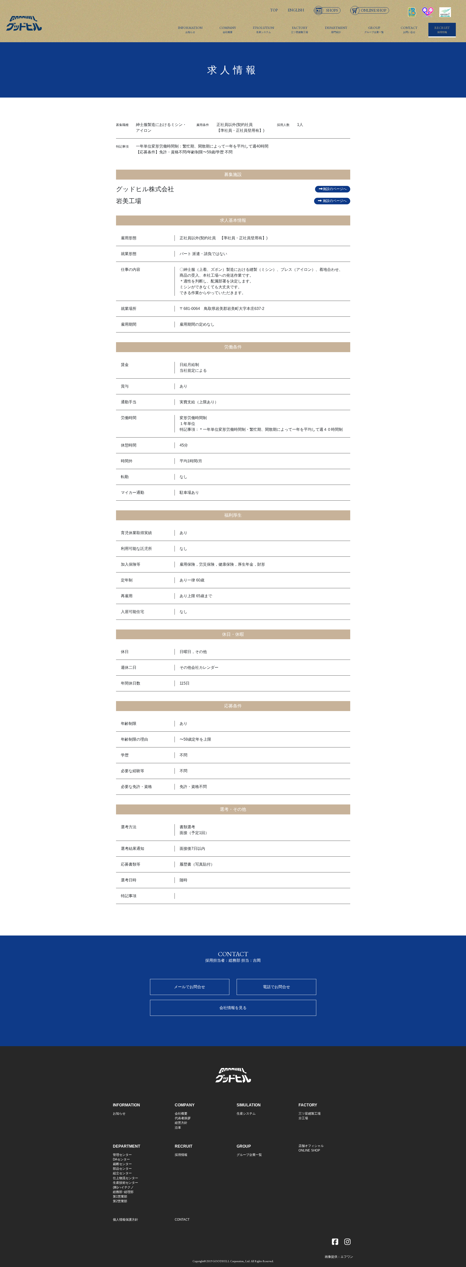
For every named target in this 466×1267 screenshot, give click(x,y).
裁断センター (122, 1164)
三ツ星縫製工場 (299, 29)
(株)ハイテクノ (123, 1187)
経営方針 (181, 1123)
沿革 (178, 1127)
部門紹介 (336, 29)
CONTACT (182, 1219)
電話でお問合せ (276, 987)
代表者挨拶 (183, 1118)
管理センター (122, 1155)
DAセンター (121, 1159)
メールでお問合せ (189, 987)
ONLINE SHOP (309, 1150)
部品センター (122, 1168)
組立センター (122, 1173)
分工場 (303, 1118)
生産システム (263, 29)
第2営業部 (120, 1201)
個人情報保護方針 (125, 1219)
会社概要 (227, 29)
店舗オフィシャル (311, 1146)
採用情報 (442, 29)
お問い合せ (409, 29)
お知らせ (190, 29)
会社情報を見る (233, 1008)
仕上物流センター (125, 1178)
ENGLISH (296, 10)
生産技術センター (125, 1182)
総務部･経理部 (123, 1192)
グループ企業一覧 (374, 29)
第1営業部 (120, 1196)
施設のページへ (335, 189)
